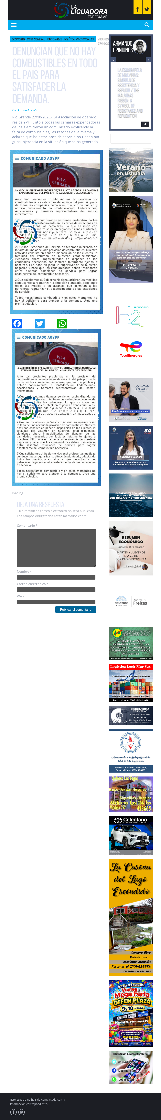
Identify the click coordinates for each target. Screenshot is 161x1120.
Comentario (27, 525)
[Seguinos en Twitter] (147, 7)
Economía (18, 39)
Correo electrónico (32, 584)
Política (69, 39)
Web (20, 596)
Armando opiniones (123, 47)
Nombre (24, 571)
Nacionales (54, 39)
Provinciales (85, 39)
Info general (36, 39)
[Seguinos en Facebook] (138, 7)
